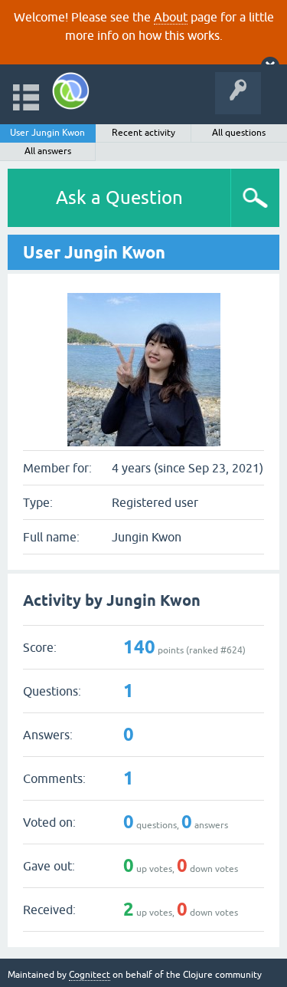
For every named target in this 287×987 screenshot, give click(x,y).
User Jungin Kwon (47, 132)
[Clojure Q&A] (71, 91)
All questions (239, 132)
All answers (47, 151)
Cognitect (89, 974)
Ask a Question (119, 197)
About (171, 17)
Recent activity (143, 132)
